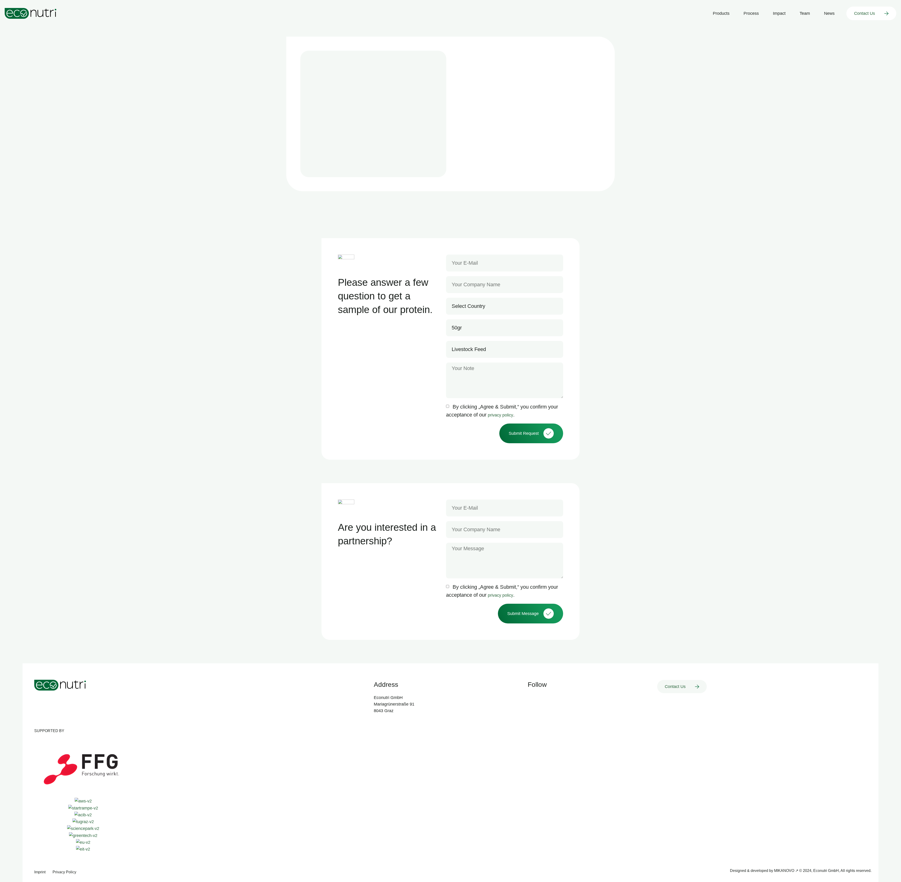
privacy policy (500, 415)
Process (751, 13)
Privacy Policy (64, 872)
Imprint (40, 872)
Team (805, 13)
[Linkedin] (531, 697)
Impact (779, 13)
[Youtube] (542, 697)
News (829, 13)
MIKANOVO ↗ (786, 871)
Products (721, 13)
